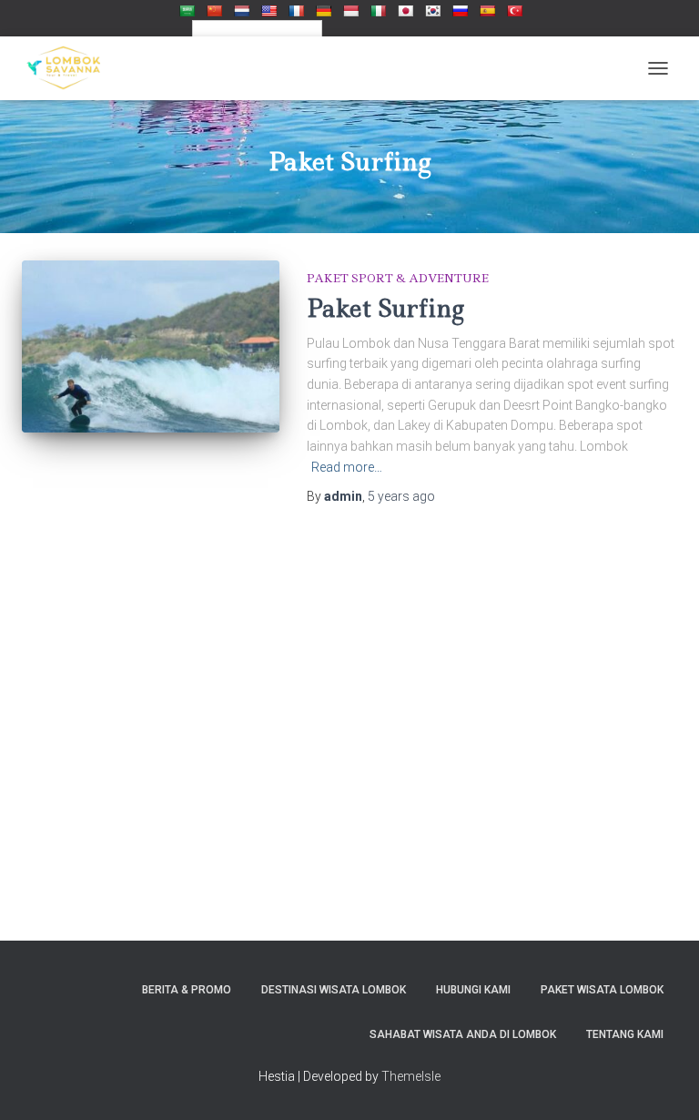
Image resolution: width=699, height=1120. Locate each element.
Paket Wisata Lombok (602, 989)
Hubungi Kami (473, 989)
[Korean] (432, 10)
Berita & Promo (186, 989)
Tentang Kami (625, 1034)
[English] (268, 10)
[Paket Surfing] (150, 346)
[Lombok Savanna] (70, 68)
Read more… (346, 467)
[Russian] (459, 10)
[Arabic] (186, 10)
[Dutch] (241, 10)
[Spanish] (487, 10)
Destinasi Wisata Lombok (333, 989)
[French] (296, 10)
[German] (323, 10)
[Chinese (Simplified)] (214, 10)
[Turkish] (514, 10)
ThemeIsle (411, 1076)
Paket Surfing (385, 308)
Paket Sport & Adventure (398, 278)
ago (401, 496)
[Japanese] (405, 10)
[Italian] (378, 10)
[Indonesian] (350, 10)
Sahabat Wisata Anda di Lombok (463, 1034)
